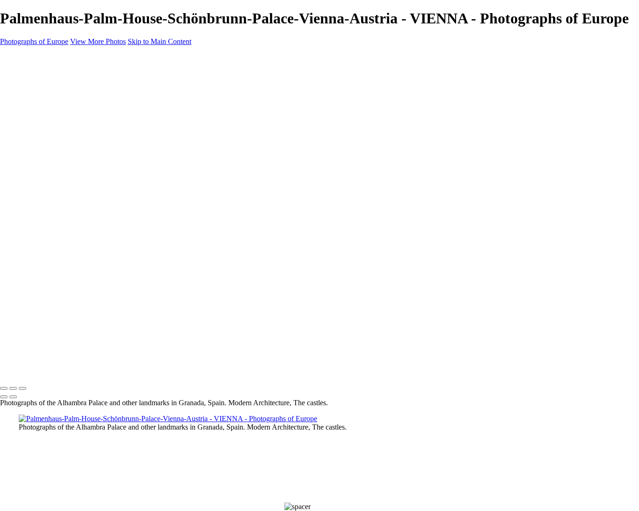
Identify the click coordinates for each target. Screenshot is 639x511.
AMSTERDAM (42, 109)
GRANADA (37, 176)
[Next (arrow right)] (13, 396)
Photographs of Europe (34, 41)
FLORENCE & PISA (50, 165)
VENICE (32, 266)
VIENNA (32, 277)
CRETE (30, 154)
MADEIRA (35, 221)
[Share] (22, 311)
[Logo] (42, 57)
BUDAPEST (38, 131)
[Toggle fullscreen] (13, 388)
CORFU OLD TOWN (53, 142)
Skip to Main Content (159, 41)
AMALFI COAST (46, 98)
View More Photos (98, 41)
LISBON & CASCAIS (52, 210)
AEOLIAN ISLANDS (51, 86)
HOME (30, 75)
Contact (32, 300)
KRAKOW (35, 187)
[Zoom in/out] (22, 388)
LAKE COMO (41, 199)
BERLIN (31, 120)
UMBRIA (33, 255)
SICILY (29, 244)
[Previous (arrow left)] (3, 396)
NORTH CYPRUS (47, 232)
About (29, 288)
